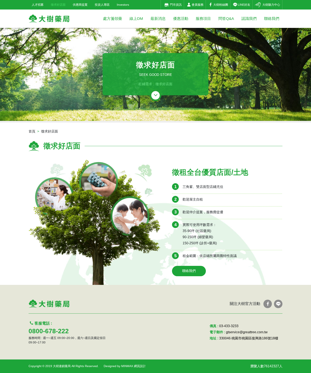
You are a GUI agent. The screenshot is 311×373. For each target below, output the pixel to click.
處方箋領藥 (112, 18)
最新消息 (158, 18)
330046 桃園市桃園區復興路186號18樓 (248, 338)
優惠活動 (180, 18)
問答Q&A (226, 18)
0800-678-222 (49, 331)
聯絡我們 (271, 18)
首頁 (32, 131)
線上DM (136, 18)
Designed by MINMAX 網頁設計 (125, 366)
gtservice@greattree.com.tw (247, 332)
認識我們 (249, 18)
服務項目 (203, 18)
